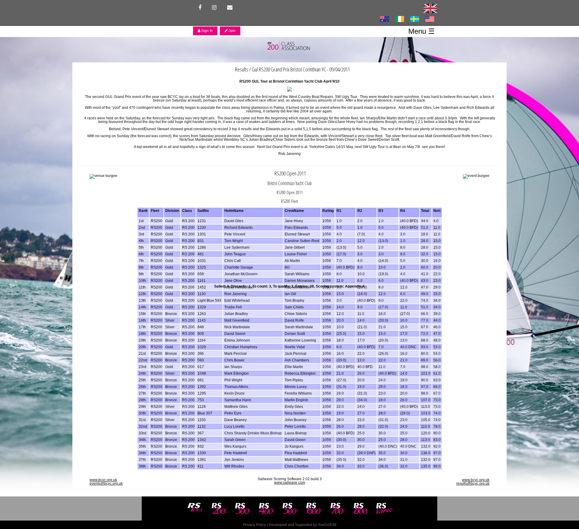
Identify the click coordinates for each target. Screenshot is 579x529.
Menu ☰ (421, 31)
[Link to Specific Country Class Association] (430, 8)
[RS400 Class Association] (266, 508)
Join (232, 31)
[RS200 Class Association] (218, 508)
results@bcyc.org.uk (472, 483)
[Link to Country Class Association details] (384, 18)
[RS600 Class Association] (313, 508)
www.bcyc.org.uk (103, 480)
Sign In (206, 31)
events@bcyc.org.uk (106, 483)
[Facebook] (200, 7)
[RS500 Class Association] (289, 508)
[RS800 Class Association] (360, 508)
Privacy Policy (254, 525)
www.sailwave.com (289, 482)
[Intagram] (214, 7)
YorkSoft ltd (327, 525)
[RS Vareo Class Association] (384, 508)
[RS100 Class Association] (194, 508)
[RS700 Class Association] (336, 508)
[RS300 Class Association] (242, 508)
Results (241, 69)
